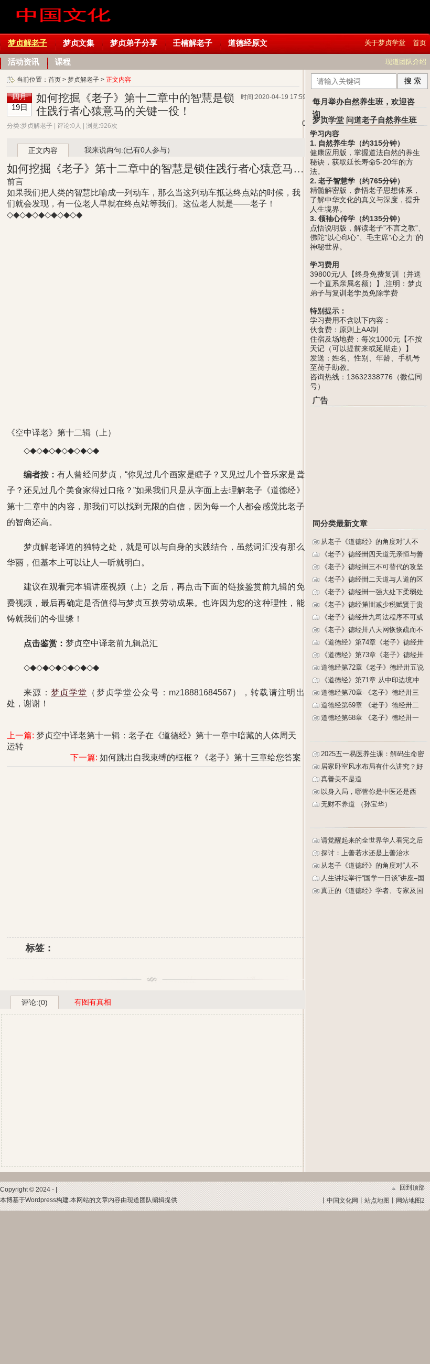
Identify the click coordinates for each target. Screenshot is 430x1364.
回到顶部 (412, 1187)
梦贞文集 (78, 42)
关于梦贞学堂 (384, 43)
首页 (419, 43)
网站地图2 (410, 1200)
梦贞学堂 (64, 26)
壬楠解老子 (192, 42)
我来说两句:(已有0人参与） (129, 150)
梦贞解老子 (27, 42)
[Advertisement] (156, 845)
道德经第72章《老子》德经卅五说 (372, 667)
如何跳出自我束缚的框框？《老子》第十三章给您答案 (200, 757)
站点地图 (377, 1200)
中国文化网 (342, 1200)
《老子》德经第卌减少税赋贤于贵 (372, 604)
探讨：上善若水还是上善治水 (365, 853)
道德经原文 (247, 42)
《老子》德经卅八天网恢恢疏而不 (372, 630)
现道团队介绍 (405, 62)
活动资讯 (23, 61)
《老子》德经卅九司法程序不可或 (372, 617)
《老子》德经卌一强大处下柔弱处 (372, 592)
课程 (63, 61)
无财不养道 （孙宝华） (356, 804)
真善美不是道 (341, 779)
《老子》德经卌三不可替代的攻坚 (372, 567)
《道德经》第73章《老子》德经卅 (372, 655)
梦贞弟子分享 (133, 42)
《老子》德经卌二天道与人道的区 (372, 579)
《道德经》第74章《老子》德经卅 (372, 642)
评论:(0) (35, 1002)
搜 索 (412, 81)
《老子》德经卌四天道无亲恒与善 (372, 554)
